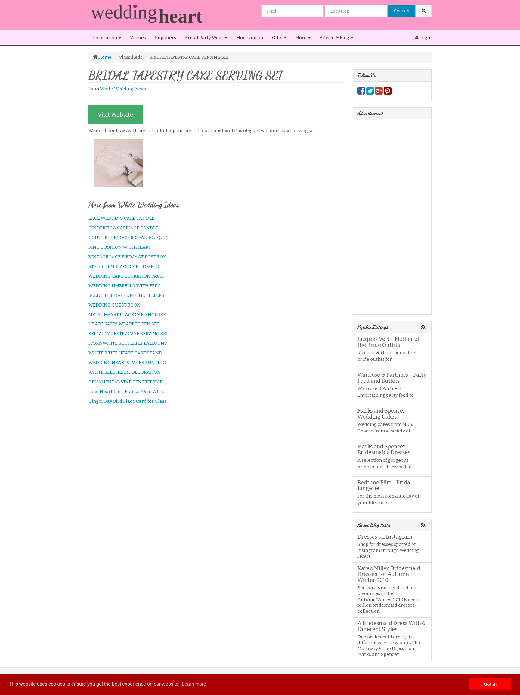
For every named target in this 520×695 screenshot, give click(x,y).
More (301, 37)
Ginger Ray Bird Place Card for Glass (127, 401)
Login (425, 37)
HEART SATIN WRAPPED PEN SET (123, 324)
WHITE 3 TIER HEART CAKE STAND (125, 353)
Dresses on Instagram (385, 536)
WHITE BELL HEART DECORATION (124, 372)
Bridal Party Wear (204, 37)
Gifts (277, 37)
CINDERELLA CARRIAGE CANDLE (123, 228)
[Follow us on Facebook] (361, 92)
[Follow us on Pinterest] (388, 92)
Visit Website (115, 114)
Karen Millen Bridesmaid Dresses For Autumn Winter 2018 (389, 574)
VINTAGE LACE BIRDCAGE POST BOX (127, 256)
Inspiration (105, 37)
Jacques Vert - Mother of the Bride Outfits (388, 342)
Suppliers (165, 37)
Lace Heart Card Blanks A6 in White (127, 391)
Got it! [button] (490, 684)
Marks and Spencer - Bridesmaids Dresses (384, 449)
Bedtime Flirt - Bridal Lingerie (385, 485)
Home (105, 57)
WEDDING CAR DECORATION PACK (125, 276)
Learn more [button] (194, 684)
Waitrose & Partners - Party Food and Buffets (392, 378)
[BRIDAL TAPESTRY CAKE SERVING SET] (120, 162)
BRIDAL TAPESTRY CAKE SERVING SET (128, 333)
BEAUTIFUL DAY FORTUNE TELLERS (126, 295)
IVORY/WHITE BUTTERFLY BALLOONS (127, 343)
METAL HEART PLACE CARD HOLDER (127, 314)
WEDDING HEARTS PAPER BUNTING (127, 362)
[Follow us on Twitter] (370, 92)
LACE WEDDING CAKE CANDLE (121, 218)
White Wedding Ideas (123, 89)
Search (401, 11)
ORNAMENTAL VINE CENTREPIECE (125, 382)
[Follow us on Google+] (379, 92)
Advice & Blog (335, 37)
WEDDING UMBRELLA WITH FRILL (124, 285)
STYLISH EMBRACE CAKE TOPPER (123, 266)
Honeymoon (250, 37)
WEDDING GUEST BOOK (114, 305)
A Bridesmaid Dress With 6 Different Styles (391, 626)
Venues (138, 37)
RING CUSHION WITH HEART (119, 247)
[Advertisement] (216, 456)
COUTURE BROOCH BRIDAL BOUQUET (128, 237)
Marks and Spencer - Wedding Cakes (383, 413)
